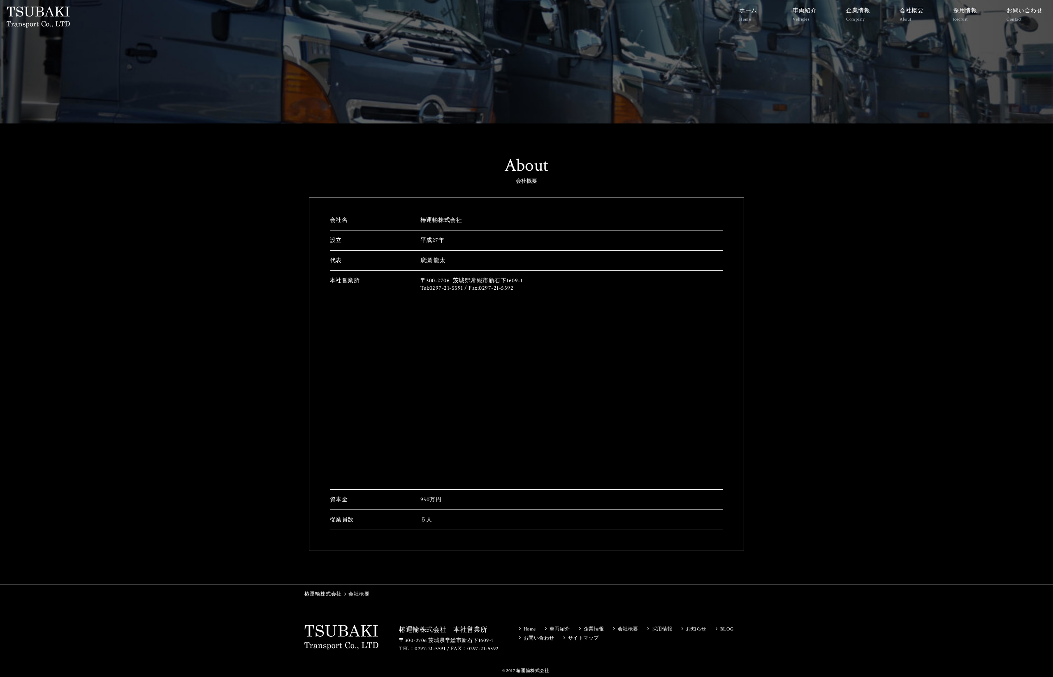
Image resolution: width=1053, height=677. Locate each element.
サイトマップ (583, 638)
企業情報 (858, 14)
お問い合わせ (1024, 14)
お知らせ (696, 629)
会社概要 (911, 14)
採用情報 (965, 14)
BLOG (727, 629)
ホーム (748, 14)
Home (530, 629)
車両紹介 (804, 14)
